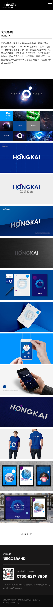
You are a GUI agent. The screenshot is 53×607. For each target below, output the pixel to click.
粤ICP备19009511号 (11, 602)
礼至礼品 (41, 534)
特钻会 (11, 534)
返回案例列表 (26, 533)
